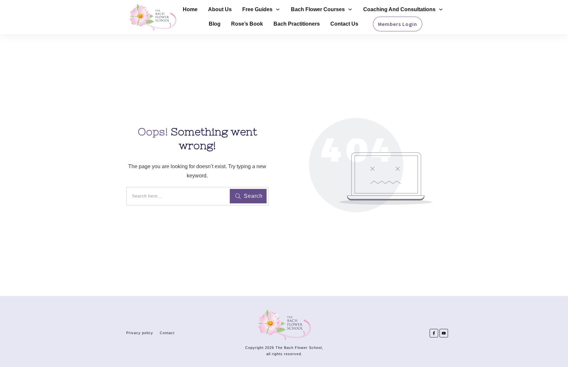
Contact (167, 333)
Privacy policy (139, 333)
